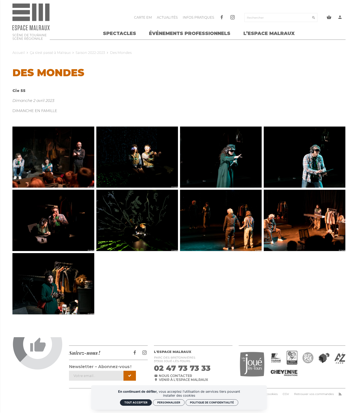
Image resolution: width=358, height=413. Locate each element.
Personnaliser (168, 402)
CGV (286, 394)
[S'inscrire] (129, 376)
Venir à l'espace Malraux (183, 380)
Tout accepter (136, 402)
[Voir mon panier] (329, 17)
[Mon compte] (340, 17)
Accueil (18, 53)
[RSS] (340, 394)
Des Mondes (121, 53)
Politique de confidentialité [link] (212, 402)
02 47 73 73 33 (182, 368)
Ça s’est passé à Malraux (50, 53)
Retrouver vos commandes (314, 394)
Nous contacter (175, 376)
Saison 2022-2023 (90, 53)
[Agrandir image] (53, 157)
